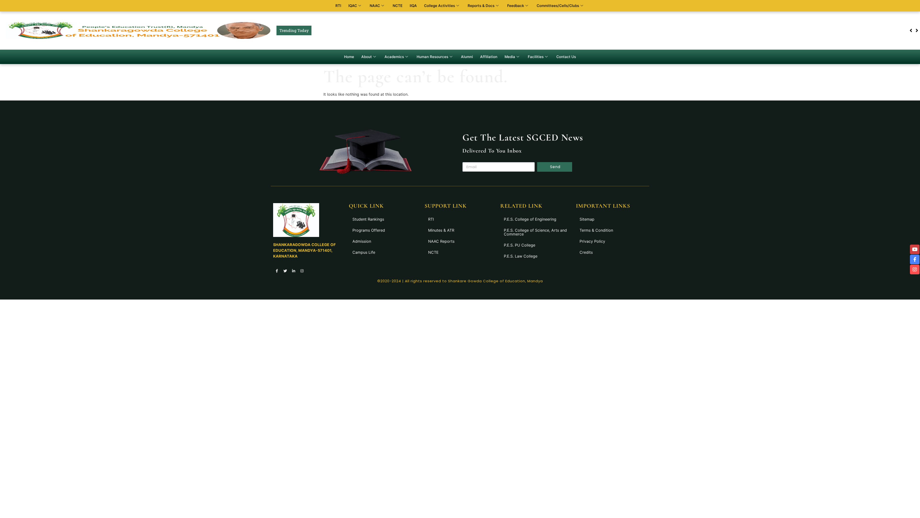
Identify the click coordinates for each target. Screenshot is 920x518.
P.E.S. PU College (519, 245)
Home (349, 56)
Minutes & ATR (441, 230)
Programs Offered (368, 230)
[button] (917, 30)
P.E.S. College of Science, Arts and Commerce (535, 232)
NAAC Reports (441, 241)
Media (510, 56)
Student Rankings (368, 219)
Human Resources (432, 56)
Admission (361, 241)
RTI (338, 5)
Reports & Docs (481, 5)
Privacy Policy (592, 241)
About (366, 56)
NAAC (375, 5)
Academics (394, 56)
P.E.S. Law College (520, 256)
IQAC (352, 5)
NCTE (397, 5)
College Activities (439, 5)
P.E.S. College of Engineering (530, 219)
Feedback (515, 5)
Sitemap (587, 219)
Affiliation (488, 56)
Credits (586, 252)
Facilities (536, 56)
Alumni (467, 56)
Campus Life (363, 252)
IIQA (413, 5)
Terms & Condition (596, 230)
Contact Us (566, 56)
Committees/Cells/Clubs (558, 5)
